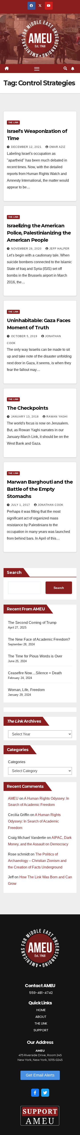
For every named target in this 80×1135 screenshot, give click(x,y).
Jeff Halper (59, 248)
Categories (16, 762)
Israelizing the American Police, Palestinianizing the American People (39, 233)
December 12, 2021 (26, 147)
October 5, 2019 (24, 336)
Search (14, 572)
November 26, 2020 (26, 248)
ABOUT (40, 1016)
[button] (65, 68)
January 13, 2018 (25, 416)
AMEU (13, 798)
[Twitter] (45, 1093)
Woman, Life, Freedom (26, 690)
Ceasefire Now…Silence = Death (35, 673)
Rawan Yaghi (57, 416)
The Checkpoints (27, 408)
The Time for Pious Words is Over (35, 656)
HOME (41, 1010)
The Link (13, 122)
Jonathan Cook (50, 504)
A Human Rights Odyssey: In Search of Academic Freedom (34, 821)
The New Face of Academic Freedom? (39, 639)
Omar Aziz (57, 147)
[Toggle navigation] (37, 68)
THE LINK (40, 1023)
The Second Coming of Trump (32, 623)
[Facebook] (35, 1093)
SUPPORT (41, 1030)
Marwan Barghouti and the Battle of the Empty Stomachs (40, 489)
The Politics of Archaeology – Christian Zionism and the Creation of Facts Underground (37, 860)
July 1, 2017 (21, 504)
